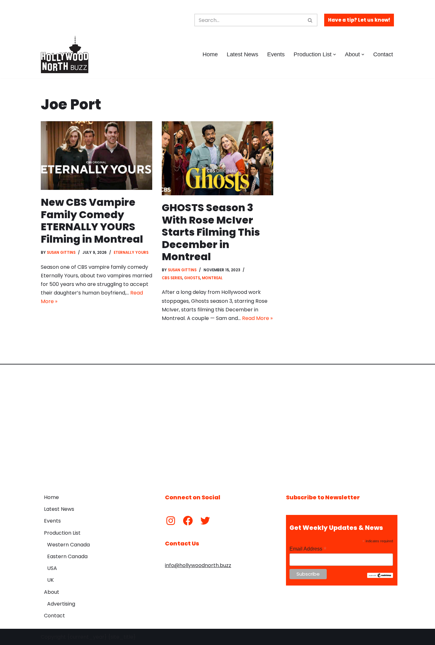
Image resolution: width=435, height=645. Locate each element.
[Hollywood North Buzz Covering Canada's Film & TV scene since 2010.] (65, 54)
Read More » (257, 318)
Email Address (307, 548)
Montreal (212, 278)
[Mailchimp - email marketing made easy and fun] (380, 576)
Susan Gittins (61, 252)
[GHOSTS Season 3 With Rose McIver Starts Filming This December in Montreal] (217, 158)
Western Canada (68, 544)
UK (50, 580)
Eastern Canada (67, 556)
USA (52, 568)
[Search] (310, 20)
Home (210, 54)
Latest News (242, 54)
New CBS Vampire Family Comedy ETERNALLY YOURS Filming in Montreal (92, 220)
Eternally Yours (131, 252)
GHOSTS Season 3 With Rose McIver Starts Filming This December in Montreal (211, 232)
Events (276, 54)
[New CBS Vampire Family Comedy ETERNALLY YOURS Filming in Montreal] (96, 155)
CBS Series (172, 278)
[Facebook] (188, 520)
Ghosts (192, 278)
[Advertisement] (217, 424)
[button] (334, 54)
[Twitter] (205, 520)
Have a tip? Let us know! (359, 20)
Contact (383, 54)
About (51, 592)
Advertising (61, 603)
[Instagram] (170, 520)
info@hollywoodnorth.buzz (198, 565)
